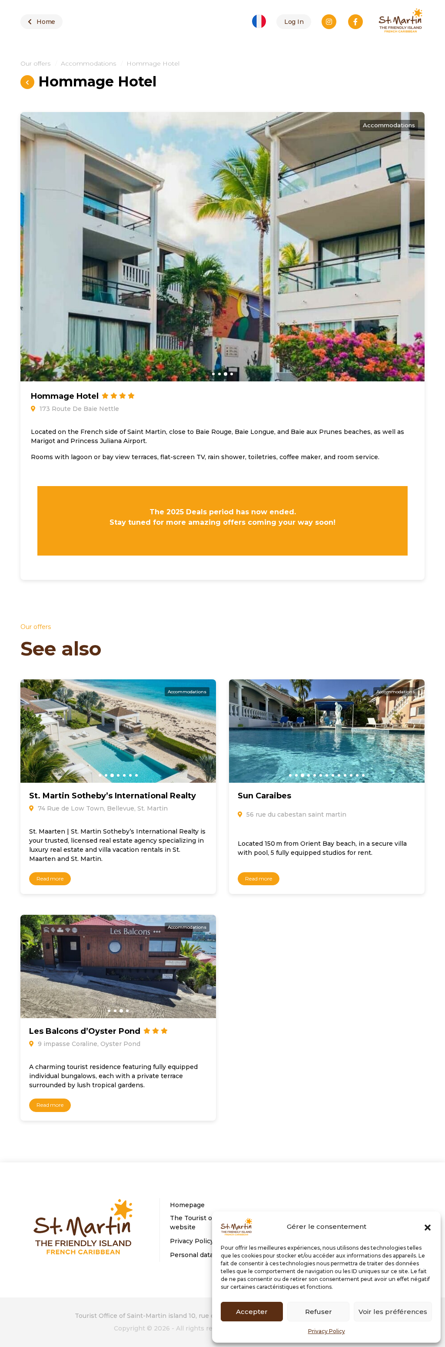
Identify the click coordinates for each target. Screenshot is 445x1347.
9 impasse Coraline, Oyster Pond (88, 1044)
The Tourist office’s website (200, 1222)
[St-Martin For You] (83, 1229)
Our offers (35, 63)
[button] (427, 1226)
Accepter (252, 1311)
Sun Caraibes (264, 796)
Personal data (191, 1255)
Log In (293, 22)
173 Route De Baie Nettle (78, 409)
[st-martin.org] (401, 22)
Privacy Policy (326, 1331)
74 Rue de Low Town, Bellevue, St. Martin (102, 808)
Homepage (187, 1205)
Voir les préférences (393, 1311)
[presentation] (30, 241)
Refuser (318, 1311)
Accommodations (88, 63)
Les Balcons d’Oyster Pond (86, 1031)
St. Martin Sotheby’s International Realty (112, 796)
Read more (50, 878)
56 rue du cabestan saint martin (295, 814)
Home (45, 22)
